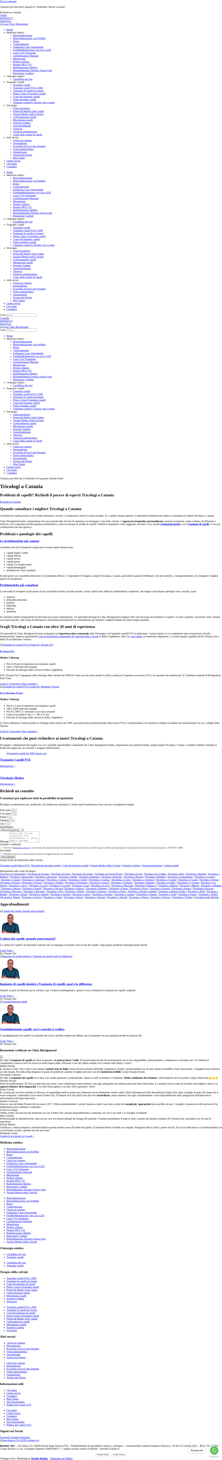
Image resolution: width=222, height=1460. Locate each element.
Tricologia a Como (121, 879)
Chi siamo (12, 163)
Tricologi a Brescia (133, 877)
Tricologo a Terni (167, 894)
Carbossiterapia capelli (24, 117)
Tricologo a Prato (117, 891)
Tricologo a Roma (18, 894)
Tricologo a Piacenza (10, 891)
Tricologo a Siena (81, 894)
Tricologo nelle (207, 897)
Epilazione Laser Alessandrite (28, 47)
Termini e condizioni (10, 844)
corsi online (136, 636)
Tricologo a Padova (74, 888)
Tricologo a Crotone (166, 879)
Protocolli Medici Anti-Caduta (28, 111)
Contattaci (12, 166)
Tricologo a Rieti (196, 891)
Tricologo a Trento (207, 894)
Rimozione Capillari (23, 73)
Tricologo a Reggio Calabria (142, 891)
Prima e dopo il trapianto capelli (29, 93)
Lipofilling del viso (23, 79)
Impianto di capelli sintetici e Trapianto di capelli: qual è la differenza (46, 984)
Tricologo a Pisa (54, 891)
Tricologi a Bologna (89, 877)
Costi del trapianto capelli (75, 865)
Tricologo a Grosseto (121, 882)
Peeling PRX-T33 (22, 64)
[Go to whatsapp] (214, 1450)
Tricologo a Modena (211, 885)
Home (10, 29)
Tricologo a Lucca (100, 885)
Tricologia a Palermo (96, 888)
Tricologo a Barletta (196, 874)
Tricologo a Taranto (124, 894)
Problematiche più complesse (19, 585)
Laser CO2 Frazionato (24, 53)
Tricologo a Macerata (122, 885)
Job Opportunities (16, 1402)
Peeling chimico (21, 61)
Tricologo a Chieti (77, 879)
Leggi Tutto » (7, 950)
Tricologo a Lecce (18, 885)
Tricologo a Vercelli (117, 897)
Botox (16, 41)
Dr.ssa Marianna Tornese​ (11, 693)
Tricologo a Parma (118, 888)
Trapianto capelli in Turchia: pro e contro (34, 102)
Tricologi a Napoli (31, 888)
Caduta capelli (171, 865)
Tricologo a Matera (168, 885)
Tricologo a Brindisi (155, 877)
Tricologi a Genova (99, 882)
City (2, 823)
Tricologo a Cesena (56, 879)
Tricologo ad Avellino (155, 874)
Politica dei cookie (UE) (19, 1404)
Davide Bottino (39, 1458)
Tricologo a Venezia (95, 897)
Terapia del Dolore (22, 155)
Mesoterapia (19, 58)
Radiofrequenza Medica (25, 67)
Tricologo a (21, 877)
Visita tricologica (21, 108)
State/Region (6, 827)
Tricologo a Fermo (208, 879)
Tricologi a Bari (176, 874)
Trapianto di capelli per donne (28, 90)
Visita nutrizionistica (23, 149)
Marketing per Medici (61, 1458)
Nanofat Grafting (22, 123)
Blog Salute (19, 158)
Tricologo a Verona (139, 897)
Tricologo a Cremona (143, 879)
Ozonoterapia (20, 152)
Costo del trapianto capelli (26, 96)
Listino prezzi (13, 160)
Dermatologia (20, 143)
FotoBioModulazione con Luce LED (32, 50)
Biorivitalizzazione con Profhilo (29, 38)
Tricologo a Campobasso (180, 877)
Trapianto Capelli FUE (15, 759)
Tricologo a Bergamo (46, 877)
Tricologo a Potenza (96, 891)
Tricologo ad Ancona (38, 874)
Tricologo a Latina (165, 882)
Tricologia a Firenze (31, 882)
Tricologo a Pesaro (181, 888)
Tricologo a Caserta (205, 877)
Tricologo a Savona (60, 894)
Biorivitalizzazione (22, 35)
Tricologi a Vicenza (160, 897)
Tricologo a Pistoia (74, 891)
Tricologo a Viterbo (182, 897)
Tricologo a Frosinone (76, 882)
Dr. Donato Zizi (7, 651)
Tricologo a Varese (73, 897)
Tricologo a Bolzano (111, 877)
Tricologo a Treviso (31, 897)
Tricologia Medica (12, 778)
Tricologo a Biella (68, 877)
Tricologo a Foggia (53, 882)
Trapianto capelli (21, 85)
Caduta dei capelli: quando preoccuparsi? (28, 938)
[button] (111, 860)
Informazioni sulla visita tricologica (18, 871)
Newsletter (5, 850)
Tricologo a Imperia (144, 882)
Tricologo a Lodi (80, 885)
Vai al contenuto (8, 1)
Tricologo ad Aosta (60, 874)
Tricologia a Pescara (203, 888)
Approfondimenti (22, 125)
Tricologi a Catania (10, 879)
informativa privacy (21, 848)
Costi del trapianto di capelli (21, 1284)
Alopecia (17, 128)
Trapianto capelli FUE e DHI (28, 88)
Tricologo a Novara (53, 888)
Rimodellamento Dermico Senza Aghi (32, 70)
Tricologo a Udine (52, 897)
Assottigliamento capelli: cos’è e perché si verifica (32, 1029)
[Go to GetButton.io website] (214, 1457)
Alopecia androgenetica (25, 131)
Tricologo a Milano (189, 885)
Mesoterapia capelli (23, 120)
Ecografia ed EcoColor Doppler (29, 146)
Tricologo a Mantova (145, 885)
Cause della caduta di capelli (27, 134)
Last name (5, 813)
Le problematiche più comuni (19, 541)
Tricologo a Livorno (59, 885)
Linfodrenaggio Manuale (26, 55)
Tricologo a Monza (11, 888)
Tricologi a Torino (187, 894)
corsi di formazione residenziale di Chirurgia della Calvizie (68, 636)
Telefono (5, 820)
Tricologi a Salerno (39, 894)
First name (5, 810)
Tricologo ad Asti (133, 874)
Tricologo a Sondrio (102, 894)
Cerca (3, 315)
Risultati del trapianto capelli (45, 865)
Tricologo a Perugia (160, 888)
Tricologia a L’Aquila (188, 882)
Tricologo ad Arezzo (82, 874)
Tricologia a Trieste (10, 897)
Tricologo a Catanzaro (33, 879)
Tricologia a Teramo (146, 894)
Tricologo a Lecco (38, 885)
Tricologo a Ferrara (10, 882)
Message (5, 841)
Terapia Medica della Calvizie (28, 114)
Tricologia (12, 1301)
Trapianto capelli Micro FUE (15, 865)
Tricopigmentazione (152, 865)
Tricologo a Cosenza (99, 879)
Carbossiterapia (21, 44)
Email (3, 817)
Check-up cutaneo (22, 140)
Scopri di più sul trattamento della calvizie (21, 860)
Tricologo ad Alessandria (13, 874)
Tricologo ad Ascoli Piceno (109, 874)
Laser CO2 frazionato (18, 1169)
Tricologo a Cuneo (187, 879)
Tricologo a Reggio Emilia (172, 891)
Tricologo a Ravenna (34, 891)
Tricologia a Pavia (139, 888)
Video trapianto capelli (24, 99)
